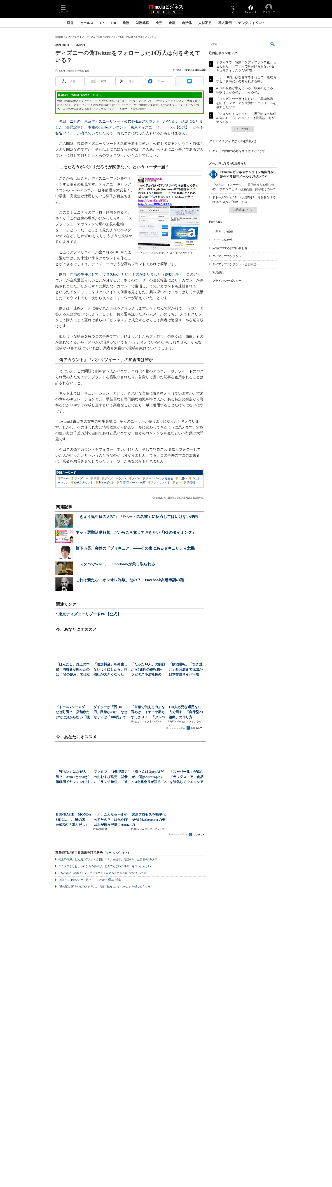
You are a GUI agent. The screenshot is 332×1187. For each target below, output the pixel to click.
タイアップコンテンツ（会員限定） (235, 264)
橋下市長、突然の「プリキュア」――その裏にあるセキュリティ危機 (135, 548)
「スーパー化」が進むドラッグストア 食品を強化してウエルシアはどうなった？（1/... (186, 777)
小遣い (183, 478)
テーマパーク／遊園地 (159, 478)
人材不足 (205, 23)
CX (102, 23)
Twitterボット (106, 482)
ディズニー (81, 478)
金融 (172, 23)
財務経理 (142, 23)
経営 (70, 23)
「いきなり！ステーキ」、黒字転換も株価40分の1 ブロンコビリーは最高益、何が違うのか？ (246, 118)
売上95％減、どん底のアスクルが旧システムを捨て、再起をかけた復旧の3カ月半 (107, 859)
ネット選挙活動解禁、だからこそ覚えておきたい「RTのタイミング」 (136, 532)
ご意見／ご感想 (222, 231)
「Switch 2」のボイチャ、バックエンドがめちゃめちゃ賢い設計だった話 (102, 873)
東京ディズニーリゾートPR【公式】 (89, 614)
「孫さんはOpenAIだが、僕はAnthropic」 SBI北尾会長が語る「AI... (149, 777)
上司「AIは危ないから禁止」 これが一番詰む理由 (89, 879)
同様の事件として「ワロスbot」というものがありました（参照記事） (126, 274)
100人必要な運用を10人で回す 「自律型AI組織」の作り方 (186, 712)
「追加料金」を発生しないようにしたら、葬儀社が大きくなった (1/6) (110, 669)
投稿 (96, 478)
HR (113, 23)
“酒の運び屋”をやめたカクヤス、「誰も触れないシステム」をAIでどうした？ (105, 886)
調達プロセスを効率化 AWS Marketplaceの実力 (150, 819)
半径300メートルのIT (132, 482)
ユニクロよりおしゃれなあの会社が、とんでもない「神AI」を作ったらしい (104, 866)
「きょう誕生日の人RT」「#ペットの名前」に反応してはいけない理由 (137, 516)
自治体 (187, 23)
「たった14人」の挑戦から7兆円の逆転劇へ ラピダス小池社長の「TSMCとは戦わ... (148, 669)
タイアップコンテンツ (227, 256)
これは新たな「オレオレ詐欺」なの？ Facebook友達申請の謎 (130, 580)
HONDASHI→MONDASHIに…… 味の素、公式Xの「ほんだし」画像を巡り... (73, 820)
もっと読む (243, 129)
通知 (103, 81)
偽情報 (191, 482)
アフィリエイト (160, 482)
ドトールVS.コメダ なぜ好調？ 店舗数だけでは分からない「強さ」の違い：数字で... (73, 712)
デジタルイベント (251, 23)
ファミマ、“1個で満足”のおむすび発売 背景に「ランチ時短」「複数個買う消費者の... (112, 777)
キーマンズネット (117, 852)
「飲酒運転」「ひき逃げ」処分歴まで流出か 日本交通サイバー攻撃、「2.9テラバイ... (186, 669)
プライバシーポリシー (227, 280)
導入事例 (225, 23)
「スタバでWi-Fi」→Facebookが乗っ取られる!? (117, 564)
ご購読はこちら (242, 209)
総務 (126, 23)
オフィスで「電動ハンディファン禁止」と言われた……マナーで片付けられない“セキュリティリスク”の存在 (246, 66)
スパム (136, 478)
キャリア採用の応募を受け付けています (238, 151)
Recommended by (176, 728)
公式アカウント (83, 482)
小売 (159, 23)
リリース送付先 (222, 240)
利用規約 (218, 272)
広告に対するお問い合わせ (230, 248)
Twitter (65, 478)
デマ (178, 482)
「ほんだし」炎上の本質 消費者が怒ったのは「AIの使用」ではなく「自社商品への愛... (73, 669)
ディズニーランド (115, 478)
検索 (272, 44)
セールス (87, 23)
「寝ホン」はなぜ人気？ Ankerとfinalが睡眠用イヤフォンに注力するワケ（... (73, 777)
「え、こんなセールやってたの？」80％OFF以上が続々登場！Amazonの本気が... (112, 820)
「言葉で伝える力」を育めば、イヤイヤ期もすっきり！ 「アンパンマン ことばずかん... (148, 712)
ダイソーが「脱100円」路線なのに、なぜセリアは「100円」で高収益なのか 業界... (110, 712)
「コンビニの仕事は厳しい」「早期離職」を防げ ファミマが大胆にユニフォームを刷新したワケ (246, 103)
